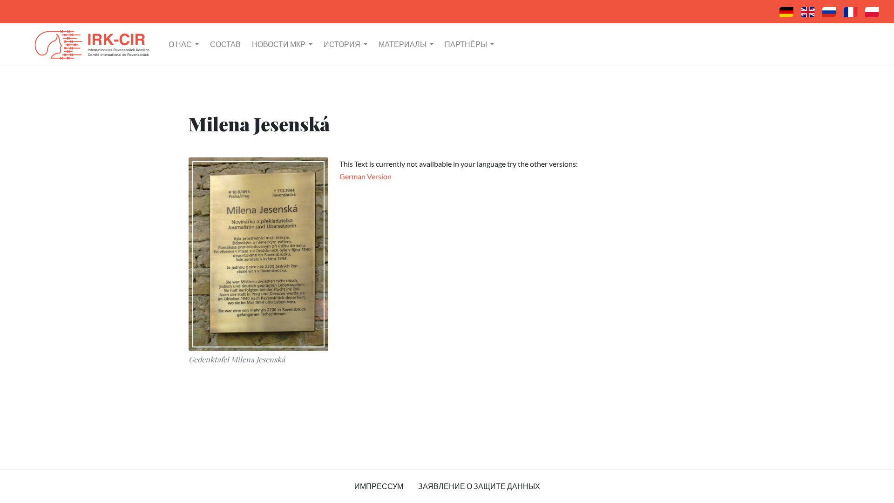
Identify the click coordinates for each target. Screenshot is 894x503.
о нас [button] (181, 44)
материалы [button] (403, 44)
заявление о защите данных (479, 486)
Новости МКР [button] (279, 44)
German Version (365, 176)
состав (225, 44)
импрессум (378, 486)
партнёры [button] (466, 44)
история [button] (343, 44)
